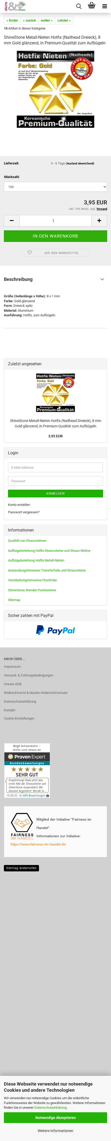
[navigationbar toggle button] (104, 6)
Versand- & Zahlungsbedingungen (28, 675)
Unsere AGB (12, 684)
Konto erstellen (19, 505)
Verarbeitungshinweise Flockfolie (32, 580)
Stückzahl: (12, 177)
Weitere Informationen (55, 1131)
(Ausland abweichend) (80, 163)
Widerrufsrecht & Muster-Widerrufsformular (36, 693)
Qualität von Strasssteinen (27, 541)
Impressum (12, 666)
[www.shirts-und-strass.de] (13, 6)
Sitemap (14, 600)
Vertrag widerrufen (21, 868)
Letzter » (64, 20)
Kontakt (9, 710)
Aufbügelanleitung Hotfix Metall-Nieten (36, 560)
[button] (11, 221)
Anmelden (55, 493)
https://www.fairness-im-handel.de (38, 844)
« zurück (29, 20)
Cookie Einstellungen (19, 718)
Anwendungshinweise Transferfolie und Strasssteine (47, 570)
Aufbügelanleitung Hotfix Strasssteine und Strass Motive (49, 551)
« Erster (12, 20)
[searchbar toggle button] (78, 6)
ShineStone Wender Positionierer (32, 590)
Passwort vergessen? (23, 512)
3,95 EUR (55, 436)
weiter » (47, 20)
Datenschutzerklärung (50, 1107)
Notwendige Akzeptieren (55, 1118)
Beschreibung (18, 279)
